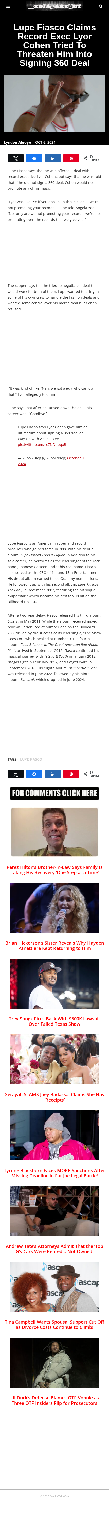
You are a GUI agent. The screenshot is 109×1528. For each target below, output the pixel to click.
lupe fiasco (31, 759)
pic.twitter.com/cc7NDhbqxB (42, 444)
